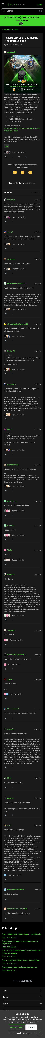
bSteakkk (10, 525)
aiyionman (11, 259)
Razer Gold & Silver (11, 29)
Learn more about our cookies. (25, 1022)
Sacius (9, 679)
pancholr (10, 798)
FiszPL (9, 429)
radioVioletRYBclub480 (16, 889)
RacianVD (11, 351)
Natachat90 (11, 384)
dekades (10, 52)
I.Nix (9, 778)
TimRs (9, 550)
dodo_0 (10, 232)
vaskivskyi (11, 200)
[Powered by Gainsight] (22, 981)
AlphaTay (10, 729)
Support (5, 1004)
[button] (2, 5)
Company (6, 1010)
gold (6, 146)
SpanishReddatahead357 (17, 655)
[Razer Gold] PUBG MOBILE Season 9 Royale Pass (20, 960)
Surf (9, 825)
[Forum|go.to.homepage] (16, 4)
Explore (5, 997)
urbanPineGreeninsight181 (17, 909)
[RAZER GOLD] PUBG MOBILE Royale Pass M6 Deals (21, 934)
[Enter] (4, 10)
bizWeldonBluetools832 (16, 283)
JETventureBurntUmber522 (17, 324)
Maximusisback (13, 709)
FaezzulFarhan (13, 465)
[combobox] (22, 10)
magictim (11, 574)
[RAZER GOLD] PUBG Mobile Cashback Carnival (19, 967)
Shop (4, 990)
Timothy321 (11, 630)
